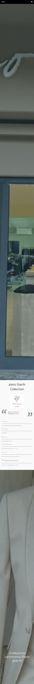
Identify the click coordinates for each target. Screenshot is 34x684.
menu (3, 2)
